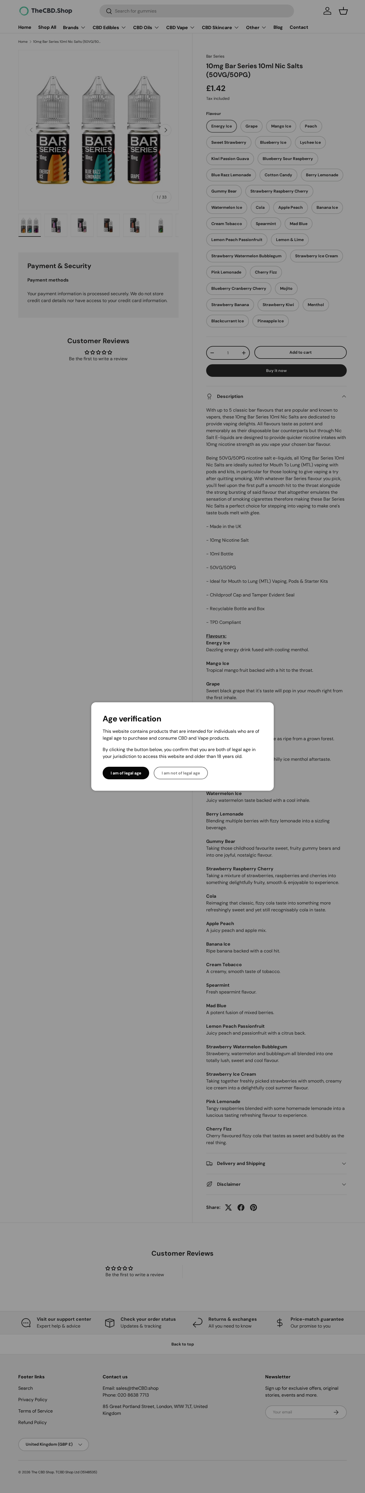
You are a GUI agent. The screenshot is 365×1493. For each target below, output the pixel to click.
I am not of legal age (181, 773)
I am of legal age (126, 773)
